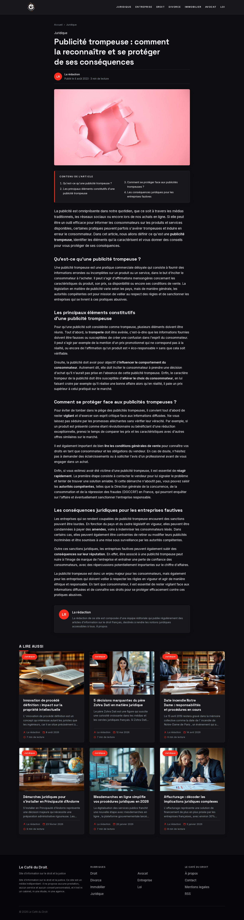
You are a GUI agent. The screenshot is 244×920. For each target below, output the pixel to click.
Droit (160, 7)
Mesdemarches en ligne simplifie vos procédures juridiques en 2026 (121, 799)
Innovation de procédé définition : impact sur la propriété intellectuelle (43, 705)
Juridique (123, 7)
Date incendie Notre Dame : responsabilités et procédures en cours (182, 705)
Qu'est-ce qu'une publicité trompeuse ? (87, 183)
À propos (101, 626)
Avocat (210, 7)
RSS (188, 894)
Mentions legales (197, 887)
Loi (222, 7)
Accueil (58, 24)
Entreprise (143, 7)
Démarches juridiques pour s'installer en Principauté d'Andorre (51, 799)
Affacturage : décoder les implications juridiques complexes (191, 799)
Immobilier (193, 7)
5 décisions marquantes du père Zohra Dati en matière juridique (119, 702)
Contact (190, 880)
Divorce (175, 7)
